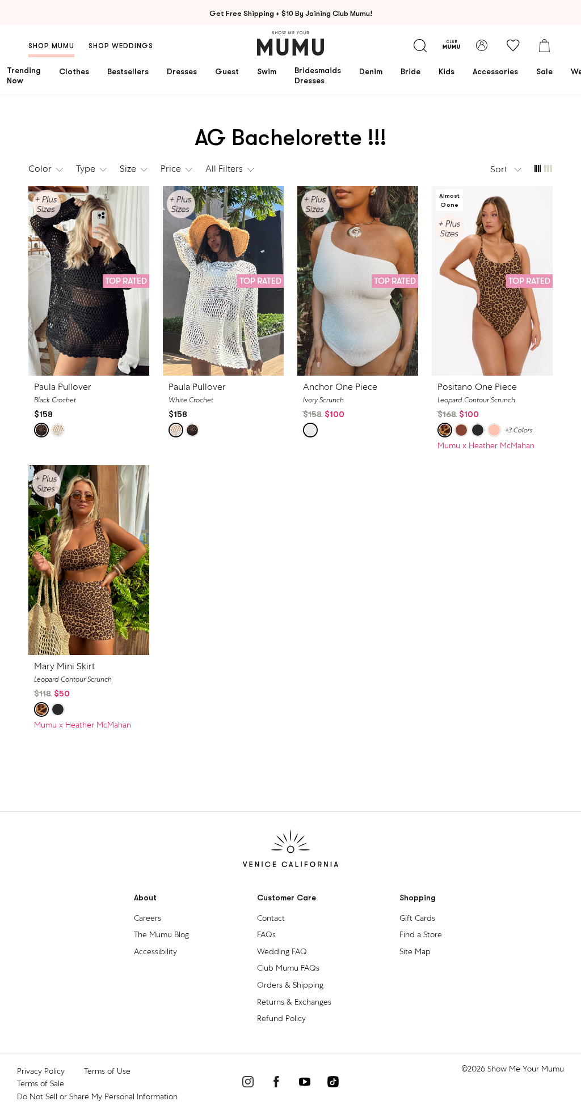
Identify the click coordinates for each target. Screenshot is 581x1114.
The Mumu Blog (161, 934)
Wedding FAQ (282, 951)
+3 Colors (518, 430)
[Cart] (544, 45)
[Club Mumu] (451, 45)
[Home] (290, 43)
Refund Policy (281, 1018)
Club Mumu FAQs (288, 968)
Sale (544, 71)
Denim (370, 71)
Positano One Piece (477, 387)
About (145, 898)
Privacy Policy (41, 1071)
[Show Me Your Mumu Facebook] (276, 1083)
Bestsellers (128, 71)
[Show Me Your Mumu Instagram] (248, 1083)
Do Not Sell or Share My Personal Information (97, 1096)
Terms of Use (107, 1071)
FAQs (266, 934)
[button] (506, 169)
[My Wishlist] (512, 45)
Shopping (417, 898)
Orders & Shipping (290, 985)
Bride (410, 71)
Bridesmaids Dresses (317, 75)
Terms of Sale (40, 1083)
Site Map (415, 951)
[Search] (419, 45)
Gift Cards (417, 918)
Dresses (182, 71)
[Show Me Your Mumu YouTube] (304, 1083)
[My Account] (481, 45)
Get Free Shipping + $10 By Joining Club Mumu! (290, 13)
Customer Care (286, 898)
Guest (227, 71)
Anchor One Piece (340, 387)
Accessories (495, 71)
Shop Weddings (121, 46)
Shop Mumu (51, 46)
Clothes (74, 71)
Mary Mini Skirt (64, 666)
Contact (271, 918)
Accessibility (155, 951)
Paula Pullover (62, 387)
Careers (147, 918)
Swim (266, 71)
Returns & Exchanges (294, 1002)
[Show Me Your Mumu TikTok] (333, 1083)
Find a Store (420, 934)
